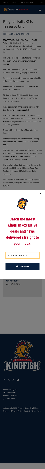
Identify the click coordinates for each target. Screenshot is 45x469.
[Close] (40, 194)
